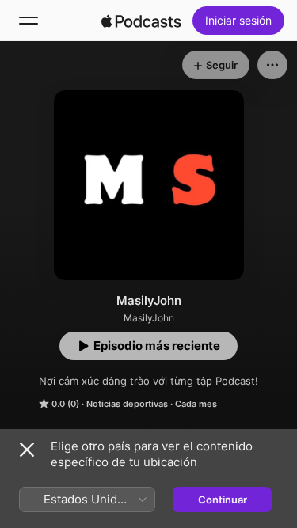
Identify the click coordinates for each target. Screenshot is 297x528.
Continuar (222, 499)
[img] (140, 20)
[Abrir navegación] (28, 20)
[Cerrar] (27, 450)
